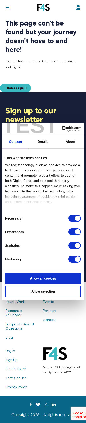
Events (48, 302)
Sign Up (12, 360)
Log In (78, 7)
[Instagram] (46, 404)
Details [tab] (43, 141)
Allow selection (43, 291)
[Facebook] (31, 404)
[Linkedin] (54, 404)
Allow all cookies (43, 278)
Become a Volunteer (14, 313)
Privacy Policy (16, 387)
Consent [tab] (15, 141)
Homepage (15, 88)
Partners (50, 311)
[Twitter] (38, 404)
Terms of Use (16, 378)
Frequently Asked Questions (20, 326)
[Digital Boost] (43, 7)
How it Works (16, 302)
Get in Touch (16, 369)
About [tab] (70, 141)
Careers (49, 320)
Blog (9, 337)
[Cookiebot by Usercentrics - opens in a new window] (62, 129)
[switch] (74, 231)
